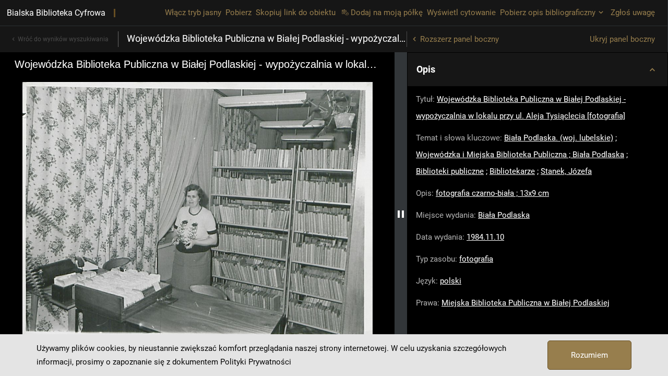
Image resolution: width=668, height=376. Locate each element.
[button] (537, 69)
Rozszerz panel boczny (459, 39)
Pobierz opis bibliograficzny (547, 12)
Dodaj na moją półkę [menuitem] (387, 12)
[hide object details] (401, 214)
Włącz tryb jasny (193, 12)
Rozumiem (589, 355)
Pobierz (238, 12)
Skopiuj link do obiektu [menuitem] (296, 12)
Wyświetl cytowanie (461, 12)
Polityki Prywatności (255, 362)
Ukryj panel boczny (622, 39)
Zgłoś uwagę (633, 12)
